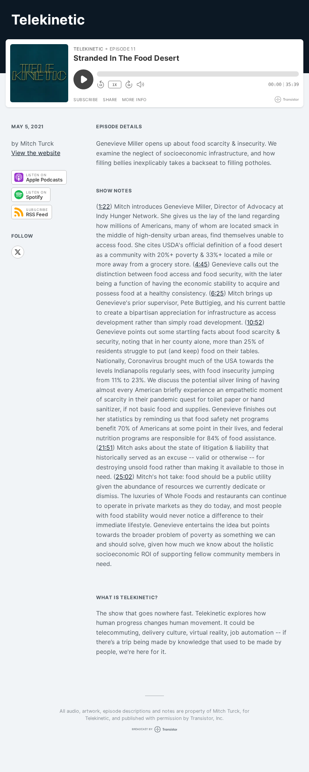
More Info (134, 99)
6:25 (217, 293)
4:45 (201, 264)
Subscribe (85, 99)
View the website (35, 153)
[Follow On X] (17, 252)
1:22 (104, 206)
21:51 (105, 447)
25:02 (124, 476)
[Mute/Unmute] (140, 84)
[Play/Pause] (39, 73)
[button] (198, 74)
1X (114, 85)
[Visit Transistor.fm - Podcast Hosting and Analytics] (287, 99)
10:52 (254, 322)
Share (110, 99)
